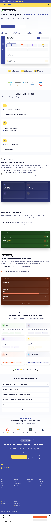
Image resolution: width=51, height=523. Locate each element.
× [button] (49, 515)
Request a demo (7, 26)
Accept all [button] (40, 516)
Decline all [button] (40, 519)
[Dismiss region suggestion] (49, 1)
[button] (17, 521)
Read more (8, 520)
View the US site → (19, 1)
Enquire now (34, 457)
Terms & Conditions (7, 511)
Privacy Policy (15, 511)
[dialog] (25, 518)
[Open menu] (49, 4)
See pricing (21, 26)
